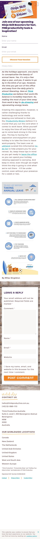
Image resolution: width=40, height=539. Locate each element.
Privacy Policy (15, 478)
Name (7, 338)
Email (7, 348)
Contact (4, 478)
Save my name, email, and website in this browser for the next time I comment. (19, 369)
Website (8, 357)
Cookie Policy (28, 478)
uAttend (6, 146)
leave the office (29, 154)
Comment (9, 308)
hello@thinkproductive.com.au (15, 403)
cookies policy (32, 536)
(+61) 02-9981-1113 (9, 406)
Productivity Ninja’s (15, 121)
